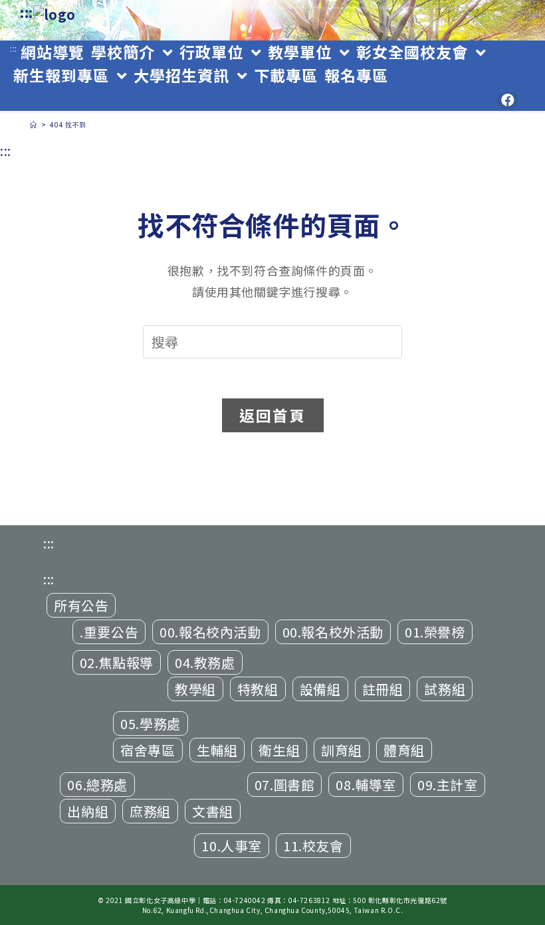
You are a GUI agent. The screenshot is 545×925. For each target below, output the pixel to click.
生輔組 (217, 750)
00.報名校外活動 (332, 631)
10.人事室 (231, 845)
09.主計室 (447, 784)
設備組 (320, 689)
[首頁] (33, 124)
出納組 (87, 811)
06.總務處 (97, 784)
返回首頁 (272, 415)
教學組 (195, 689)
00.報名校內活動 (210, 631)
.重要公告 (109, 631)
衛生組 (279, 750)
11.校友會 (313, 845)
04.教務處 (205, 662)
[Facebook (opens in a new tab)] (507, 100)
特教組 (257, 689)
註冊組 (382, 689)
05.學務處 (150, 723)
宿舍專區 (147, 750)
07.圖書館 (285, 784)
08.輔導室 (366, 784)
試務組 (444, 689)
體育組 (404, 750)
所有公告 (81, 605)
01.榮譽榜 (435, 631)
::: (26, 12)
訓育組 (341, 750)
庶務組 (150, 811)
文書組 (212, 811)
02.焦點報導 (117, 662)
